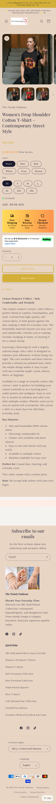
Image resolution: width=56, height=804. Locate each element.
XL (7, 190)
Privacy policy (20, 792)
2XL (19, 190)
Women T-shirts (14, 667)
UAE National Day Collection (21, 701)
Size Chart (8, 142)
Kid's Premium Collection (19, 673)
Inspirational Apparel (17, 687)
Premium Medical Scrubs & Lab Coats (25, 714)
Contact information (29, 797)
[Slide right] (53, 95)
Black (9, 163)
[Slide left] (3, 95)
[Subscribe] (46, 557)
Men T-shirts (12, 694)
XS (7, 183)
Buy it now (28, 278)
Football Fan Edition (16, 708)
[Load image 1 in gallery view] (13, 94)
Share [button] (9, 289)
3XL (32, 190)
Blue (22, 163)
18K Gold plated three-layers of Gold (25, 653)
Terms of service (37, 792)
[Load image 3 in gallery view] (42, 94)
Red (36, 163)
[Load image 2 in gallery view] (27, 94)
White (9, 171)
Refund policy (43, 787)
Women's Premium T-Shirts (20, 660)
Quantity (6, 251)
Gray (24, 171)
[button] (6, 21)
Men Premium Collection (19, 680)
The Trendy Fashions (23, 787)
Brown (39, 171)
